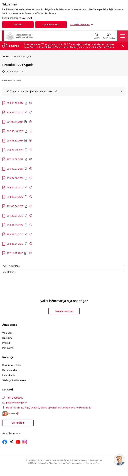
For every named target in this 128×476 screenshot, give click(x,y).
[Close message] (123, 46)
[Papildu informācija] (30, 103)
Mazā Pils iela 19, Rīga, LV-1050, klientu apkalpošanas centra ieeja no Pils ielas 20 (48, 407)
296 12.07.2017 (15, 168)
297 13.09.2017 (15, 159)
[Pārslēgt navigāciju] (122, 35)
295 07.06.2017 (15, 178)
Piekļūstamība (9, 370)
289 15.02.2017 (15, 234)
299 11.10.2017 (15, 140)
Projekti (6, 342)
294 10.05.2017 (15, 187)
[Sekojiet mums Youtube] (18, 442)
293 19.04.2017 (15, 196)
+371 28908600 (14, 397)
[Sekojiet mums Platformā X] (11, 442)
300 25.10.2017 (15, 131)
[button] (55, 91)
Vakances (7, 332)
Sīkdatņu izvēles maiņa (14, 380)
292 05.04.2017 (15, 206)
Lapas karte (8, 375)
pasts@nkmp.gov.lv (16, 402)
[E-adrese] (8, 413)
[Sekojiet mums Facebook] (4, 442)
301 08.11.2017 (15, 121)
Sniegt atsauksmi (64, 311)
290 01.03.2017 (15, 225)
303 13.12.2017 (15, 103)
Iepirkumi (7, 337)
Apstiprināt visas (51, 24)
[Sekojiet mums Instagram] (24, 442)
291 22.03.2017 (15, 215)
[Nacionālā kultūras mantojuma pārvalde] (19, 36)
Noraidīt (18, 24)
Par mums (7, 347)
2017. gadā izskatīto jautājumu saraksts (29, 91)
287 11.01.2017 (15, 253)
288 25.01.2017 (15, 243)
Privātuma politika (11, 365)
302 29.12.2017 (15, 112)
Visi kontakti (18, 422)
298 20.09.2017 (15, 150)
